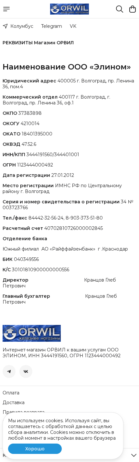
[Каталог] (6, 9)
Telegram (51, 26)
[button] (9, 371)
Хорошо (35, 449)
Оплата (11, 393)
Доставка (14, 402)
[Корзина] (132, 9)
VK (73, 26)
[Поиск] (119, 9)
